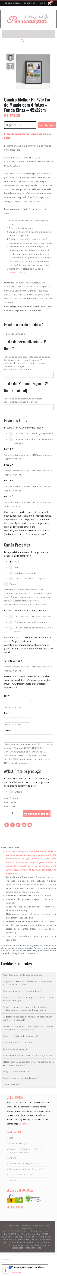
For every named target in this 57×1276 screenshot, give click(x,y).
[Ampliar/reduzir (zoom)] (1, 1259)
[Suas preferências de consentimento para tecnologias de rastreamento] (6, 1270)
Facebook (6, 824)
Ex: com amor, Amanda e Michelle (20, 401)
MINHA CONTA (12, 3)
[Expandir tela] (4, 1259)
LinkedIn (18, 824)
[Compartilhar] (6, 1259)
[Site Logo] (28, 19)
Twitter (12, 824)
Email (29, 824)
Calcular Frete (47, 125)
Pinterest (24, 824)
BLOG (42, 3)
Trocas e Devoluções (19, 1143)
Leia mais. (23, 1123)
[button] (28, 34)
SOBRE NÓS (29, 3)
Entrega (12, 1158)
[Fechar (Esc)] (9, 1259)
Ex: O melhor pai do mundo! (17, 369)
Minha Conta (18, 272)
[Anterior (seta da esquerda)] (1, 1262)
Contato (12, 1180)
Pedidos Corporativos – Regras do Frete (28, 1169)
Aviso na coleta (13, 1272)
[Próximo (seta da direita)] (4, 1262)
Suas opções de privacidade (28, 1267)
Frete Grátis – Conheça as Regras (24, 1163)
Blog (11, 1137)
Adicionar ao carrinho (39, 814)
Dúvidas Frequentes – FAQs (22, 1174)
